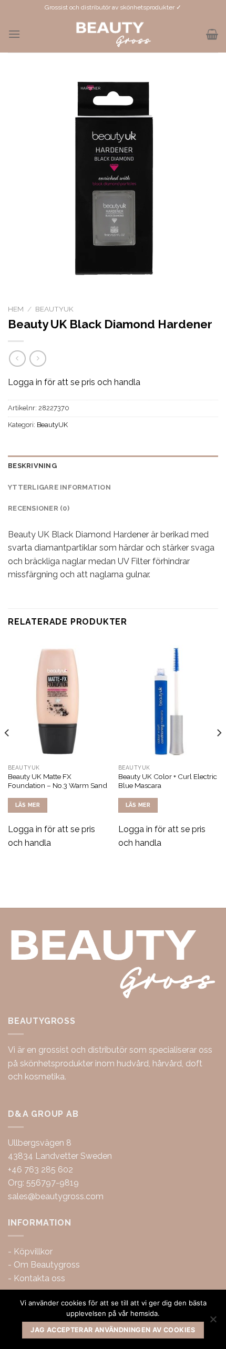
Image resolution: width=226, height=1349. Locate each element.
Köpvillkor (33, 1252)
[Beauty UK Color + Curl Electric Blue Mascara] (168, 699)
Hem (16, 309)
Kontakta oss (39, 1278)
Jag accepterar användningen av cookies (112, 1330)
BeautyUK (54, 309)
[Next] (218, 754)
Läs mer (27, 805)
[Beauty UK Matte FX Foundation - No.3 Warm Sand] (58, 699)
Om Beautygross (47, 1265)
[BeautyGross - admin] (113, 34)
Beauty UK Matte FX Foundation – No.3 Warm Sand (57, 781)
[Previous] (7, 754)
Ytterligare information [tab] (59, 487)
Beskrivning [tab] (32, 466)
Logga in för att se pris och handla (74, 382)
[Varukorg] (212, 34)
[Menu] (14, 34)
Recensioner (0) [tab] (38, 508)
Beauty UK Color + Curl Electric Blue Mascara (167, 781)
